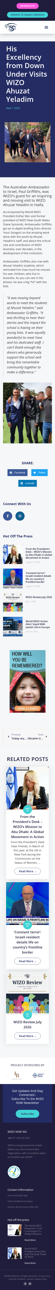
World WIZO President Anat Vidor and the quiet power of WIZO (35, 1252)
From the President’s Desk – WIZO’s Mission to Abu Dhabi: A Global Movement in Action (39, 553)
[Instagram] (30, 1283)
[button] (46, 27)
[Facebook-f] (25, 1283)
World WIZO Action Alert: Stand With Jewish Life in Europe (38, 624)
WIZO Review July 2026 (39, 597)
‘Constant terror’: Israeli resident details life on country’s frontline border (38, 577)
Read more (30, 1240)
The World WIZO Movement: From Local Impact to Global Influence (33, 1229)
